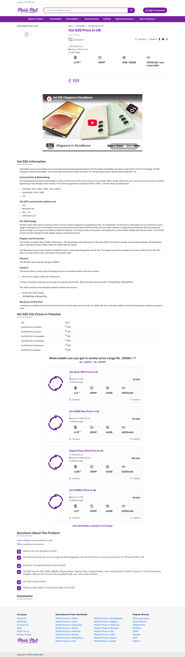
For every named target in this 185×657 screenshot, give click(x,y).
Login (19, 540)
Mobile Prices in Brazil (67, 628)
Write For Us (23, 631)
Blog (19, 628)
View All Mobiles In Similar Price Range (92, 526)
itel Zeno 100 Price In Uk (83, 372)
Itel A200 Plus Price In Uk (84, 411)
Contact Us (22, 625)
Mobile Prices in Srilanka (106, 628)
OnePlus (137, 628)
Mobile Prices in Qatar (105, 641)
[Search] (131, 10)
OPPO (135, 631)
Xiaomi (136, 641)
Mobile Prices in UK (103, 631)
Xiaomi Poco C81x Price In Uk (86, 450)
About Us (21, 618)
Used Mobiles (56, 19)
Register (27, 540)
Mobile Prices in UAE (104, 635)
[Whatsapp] (167, 39)
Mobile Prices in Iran (66, 641)
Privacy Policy (24, 635)
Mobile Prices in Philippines (69, 638)
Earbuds (107, 19)
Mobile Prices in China (67, 618)
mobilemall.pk (37, 655)
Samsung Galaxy (141, 618)
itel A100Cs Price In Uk (82, 490)
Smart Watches (92, 19)
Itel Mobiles (80, 26)
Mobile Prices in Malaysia (106, 625)
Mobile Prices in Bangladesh (108, 618)
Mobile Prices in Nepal (105, 638)
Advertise (22, 622)
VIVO (135, 638)
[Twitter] (163, 39)
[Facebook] (159, 39)
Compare (78, 39)
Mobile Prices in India (66, 622)
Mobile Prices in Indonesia (69, 625)
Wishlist (142, 39)
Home (70, 26)
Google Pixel (139, 625)
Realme (136, 635)
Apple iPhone (139, 622)
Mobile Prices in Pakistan (68, 631)
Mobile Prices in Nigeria (106, 622)
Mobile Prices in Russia (67, 635)
